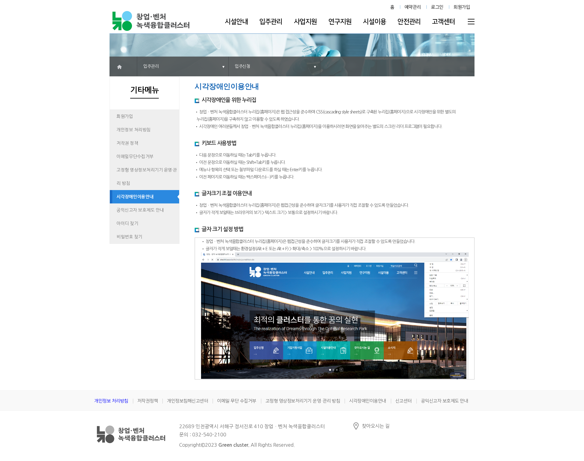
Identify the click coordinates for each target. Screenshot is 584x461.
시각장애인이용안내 (135, 197)
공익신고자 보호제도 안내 (140, 210)
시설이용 (374, 22)
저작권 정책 (127, 143)
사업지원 (305, 22)
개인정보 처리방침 (133, 130)
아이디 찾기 (127, 223)
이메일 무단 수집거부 (236, 401)
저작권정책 (147, 401)
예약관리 (413, 7)
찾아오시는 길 (376, 426)
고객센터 (443, 22)
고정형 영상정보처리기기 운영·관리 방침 (146, 176)
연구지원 (340, 22)
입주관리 (270, 22)
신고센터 (403, 401)
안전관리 (409, 22)
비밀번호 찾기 (129, 237)
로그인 (437, 7)
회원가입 (462, 7)
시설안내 (236, 22)
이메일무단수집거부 (135, 156)
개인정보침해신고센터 (187, 401)
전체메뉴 (471, 21)
